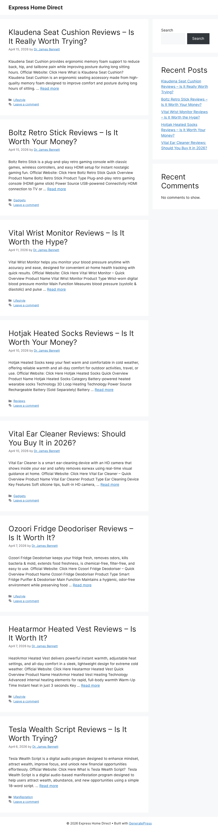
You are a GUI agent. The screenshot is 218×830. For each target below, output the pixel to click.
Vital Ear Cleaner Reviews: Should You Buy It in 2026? (67, 438)
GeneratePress (140, 823)
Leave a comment (26, 104)
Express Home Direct (36, 7)
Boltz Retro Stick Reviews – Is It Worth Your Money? (63, 137)
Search (167, 30)
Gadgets (19, 200)
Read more (49, 88)
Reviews (19, 401)
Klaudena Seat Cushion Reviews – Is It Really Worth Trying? (71, 36)
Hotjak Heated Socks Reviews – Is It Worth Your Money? (71, 338)
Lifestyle (19, 100)
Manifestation (23, 797)
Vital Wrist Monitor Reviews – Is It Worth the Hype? (67, 237)
